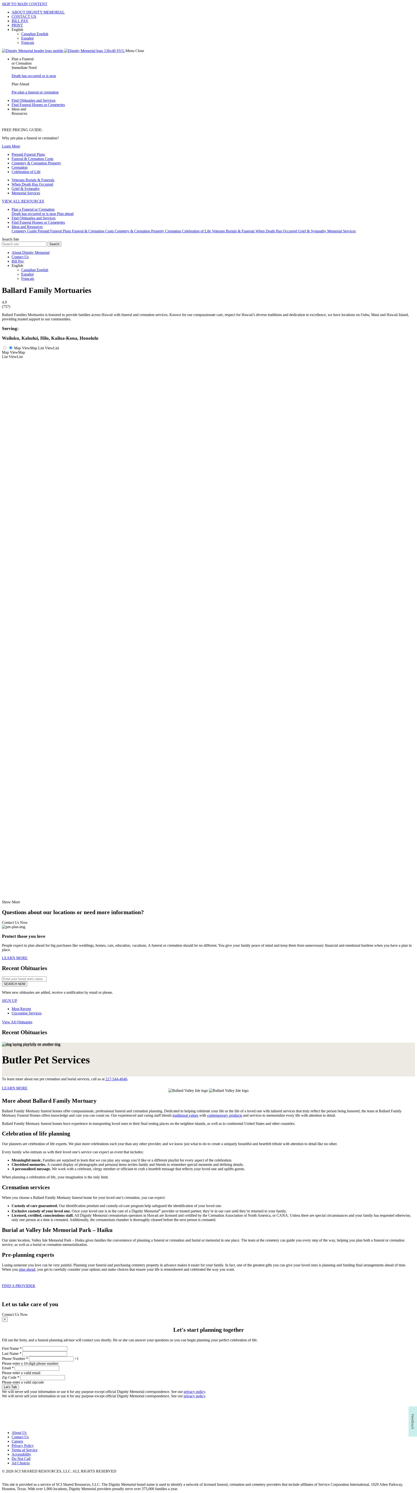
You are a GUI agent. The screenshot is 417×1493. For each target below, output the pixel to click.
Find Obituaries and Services (34, 100)
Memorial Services (26, 193)
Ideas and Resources (27, 227)
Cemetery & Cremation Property (36, 163)
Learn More (11, 146)
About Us (19, 1433)
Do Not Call (21, 1459)
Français (27, 43)
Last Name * (11, 1353)
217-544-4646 (116, 1079)
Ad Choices (21, 1463)
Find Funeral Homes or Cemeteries (38, 105)
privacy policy (194, 1392)
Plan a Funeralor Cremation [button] (23, 61)
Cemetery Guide (25, 231)
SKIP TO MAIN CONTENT (24, 4)
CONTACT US (24, 16)
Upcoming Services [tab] (27, 1013)
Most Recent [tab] (21, 1009)
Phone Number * (15, 1359)
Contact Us (20, 257)
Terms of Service (24, 1450)
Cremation (20, 167)
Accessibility (21, 1454)
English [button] (17, 29)
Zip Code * (10, 1377)
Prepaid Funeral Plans (28, 154)
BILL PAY (20, 21)
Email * (8, 1368)
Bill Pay (18, 261)
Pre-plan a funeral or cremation (35, 92)
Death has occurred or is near (34, 76)
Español (27, 38)
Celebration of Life (26, 172)
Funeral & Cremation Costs (32, 159)
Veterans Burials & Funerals (33, 180)
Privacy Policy (23, 1446)
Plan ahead (65, 214)
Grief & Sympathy (26, 189)
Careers (17, 1441)
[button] (213, 36)
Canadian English (34, 34)
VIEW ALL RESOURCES (23, 201)
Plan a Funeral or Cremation (33, 209)
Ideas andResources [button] (19, 111)
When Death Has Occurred (32, 184)
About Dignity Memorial (30, 252)
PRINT (17, 25)
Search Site (10, 239)
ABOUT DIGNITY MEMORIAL (38, 12)
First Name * (12, 1348)
